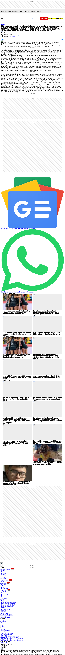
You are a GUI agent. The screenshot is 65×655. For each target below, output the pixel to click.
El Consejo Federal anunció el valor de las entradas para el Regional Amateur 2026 (47, 399)
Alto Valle (3, 621)
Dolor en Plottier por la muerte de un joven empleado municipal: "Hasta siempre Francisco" (16, 483)
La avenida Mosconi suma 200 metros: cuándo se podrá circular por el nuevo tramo (17, 334)
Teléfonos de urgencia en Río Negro (11, 639)
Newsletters (6, 580)
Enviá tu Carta (5, 609)
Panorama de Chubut (7, 605)
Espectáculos (5, 588)
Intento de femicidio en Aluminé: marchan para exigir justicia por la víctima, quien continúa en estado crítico (46, 313)
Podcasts (3, 612)
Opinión (2, 599)
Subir (3, 647)
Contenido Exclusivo (6, 614)
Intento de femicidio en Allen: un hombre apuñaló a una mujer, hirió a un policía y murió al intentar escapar (47, 419)
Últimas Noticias (7, 569)
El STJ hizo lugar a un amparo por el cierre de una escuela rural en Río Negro (16, 399)
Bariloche (26, 11)
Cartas (3, 608)
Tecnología (4, 597)
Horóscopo (4, 594)
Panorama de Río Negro (8, 603)
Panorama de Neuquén (8, 602)
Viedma (38, 11)
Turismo (2, 577)
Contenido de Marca (6, 616)
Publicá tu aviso (5, 630)
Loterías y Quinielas (6, 633)
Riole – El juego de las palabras (10, 636)
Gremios (3, 572)
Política (2, 570)
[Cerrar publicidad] (1, 563)
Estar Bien (5, 590)
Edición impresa (5, 617)
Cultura (2, 586)
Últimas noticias (6, 11)
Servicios (3, 578)
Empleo (2, 629)
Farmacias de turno (6, 634)
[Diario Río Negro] (32, 18)
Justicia (3, 573)
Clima (3, 593)
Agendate (4, 583)
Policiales (3, 610)
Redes (2, 581)
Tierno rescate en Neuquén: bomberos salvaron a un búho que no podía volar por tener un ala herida (47, 462)
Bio (2, 595)
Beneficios (3, 643)
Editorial (4, 601)
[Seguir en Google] (2, 41)
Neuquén (15, 11)
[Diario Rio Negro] (2, 649)
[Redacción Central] (2, 31)
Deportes (3, 584)
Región (3, 25)
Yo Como (4, 598)
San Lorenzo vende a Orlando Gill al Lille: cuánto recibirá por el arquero (46, 333)
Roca (20, 11)
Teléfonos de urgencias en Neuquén (11, 640)
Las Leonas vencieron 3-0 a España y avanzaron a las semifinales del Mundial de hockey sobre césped (16, 312)
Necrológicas (4, 632)
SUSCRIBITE (55, 18)
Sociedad (3, 591)
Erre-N (3, 587)
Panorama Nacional (7, 606)
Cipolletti (32, 11)
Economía (3, 576)
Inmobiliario (4, 613)
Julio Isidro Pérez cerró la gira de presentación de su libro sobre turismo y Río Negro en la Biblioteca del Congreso (16, 420)
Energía (2, 574)
